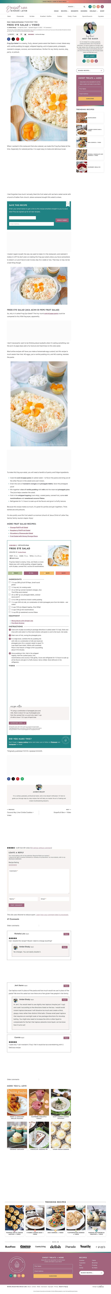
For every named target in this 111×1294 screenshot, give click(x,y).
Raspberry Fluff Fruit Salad (20, 530)
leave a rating (23, 742)
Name (12, 899)
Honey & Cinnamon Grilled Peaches (17, 1117)
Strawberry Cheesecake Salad (21, 533)
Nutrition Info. (16, 723)
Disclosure (44, 1286)
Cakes (9, 16)
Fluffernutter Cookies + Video (76, 1233)
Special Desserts (87, 16)
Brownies (95, 1263)
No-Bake (94, 1268)
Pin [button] (31, 573)
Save (63, 573)
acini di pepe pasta (51, 313)
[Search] (101, 70)
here (32, 31)
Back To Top (62, 1286)
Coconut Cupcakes (17, 1149)
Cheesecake (20, 16)
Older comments (13, 926)
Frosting (94, 1265)
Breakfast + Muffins (45, 16)
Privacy (56, 1286)
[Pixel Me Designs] (101, 1287)
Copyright (50, 1286)
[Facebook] (90, 6)
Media (38, 1286)
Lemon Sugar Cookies (61, 1149)
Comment (14, 871)
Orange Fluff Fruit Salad (19, 527)
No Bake (32, 16)
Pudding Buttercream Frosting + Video (96, 1233)
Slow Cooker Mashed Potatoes (61, 1117)
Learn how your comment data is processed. (52, 915)
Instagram (12, 744)
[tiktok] (102, 6)
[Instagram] (94, 6)
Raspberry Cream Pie (94, 167)
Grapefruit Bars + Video (62, 811)
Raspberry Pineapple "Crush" (39, 1117)
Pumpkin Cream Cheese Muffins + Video (14, 1233)
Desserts (74, 11)
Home (56, 11)
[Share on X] (13, 39)
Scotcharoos (92, 118)
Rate (47, 573)
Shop (102, 11)
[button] (21, 34)
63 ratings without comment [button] (41, 848)
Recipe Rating (14, 862)
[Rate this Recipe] (17, 34)
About (29, 1286)
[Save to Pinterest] (17, 39)
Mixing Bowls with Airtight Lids (22, 621)
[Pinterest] (98, 6)
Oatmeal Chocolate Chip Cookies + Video (95, 155)
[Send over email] (22, 39)
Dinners (84, 11)
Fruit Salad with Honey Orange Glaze (24, 536)
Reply (66, 934)
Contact (34, 1286)
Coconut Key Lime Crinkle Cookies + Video (20, 812)
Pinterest (54, 742)
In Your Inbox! (55, 1)
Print (15, 573)
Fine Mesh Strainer (17, 623)
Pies (80, 1265)
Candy (81, 1268)
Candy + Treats (72, 16)
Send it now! (62, 220)
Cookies (59, 16)
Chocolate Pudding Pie (39, 1149)
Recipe (11, 34)
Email (43, 899)
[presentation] (81, 117)
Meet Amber (90, 56)
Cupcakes (101, 16)
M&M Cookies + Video (94, 142)
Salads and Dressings (18, 22)
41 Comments (47, 27)
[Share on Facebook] (8, 39)
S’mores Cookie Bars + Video (95, 130)
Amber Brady (12, 27)
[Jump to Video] (25, 34)
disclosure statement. (15, 859)
